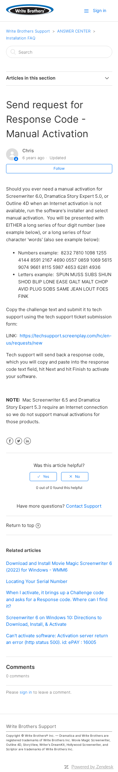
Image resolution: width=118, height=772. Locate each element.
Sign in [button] (99, 10)
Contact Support (83, 506)
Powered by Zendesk (92, 766)
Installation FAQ (20, 38)
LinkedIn (27, 441)
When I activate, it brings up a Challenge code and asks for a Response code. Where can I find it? (56, 599)
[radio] (43, 476)
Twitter (18, 441)
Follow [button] (59, 168)
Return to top (20, 525)
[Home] (30, 13)
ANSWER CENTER (73, 31)
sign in (26, 692)
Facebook (10, 441)
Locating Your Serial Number (36, 581)
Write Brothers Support (28, 31)
